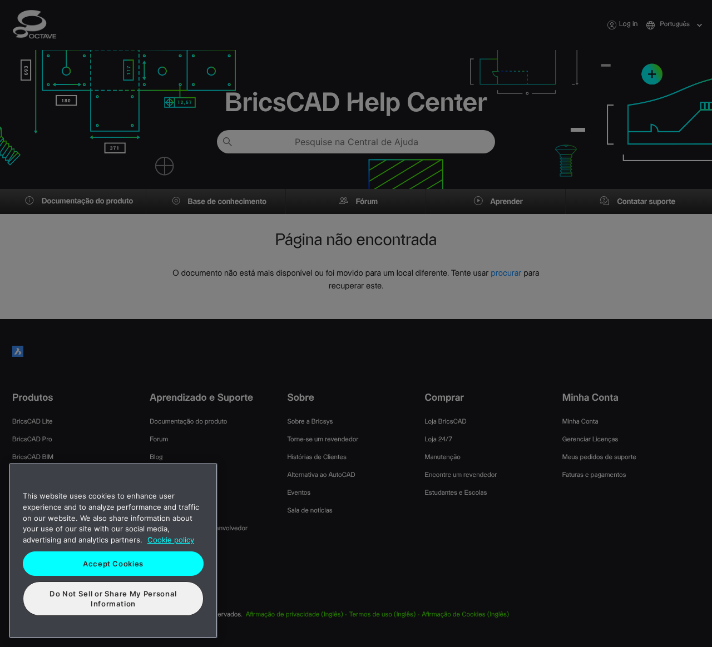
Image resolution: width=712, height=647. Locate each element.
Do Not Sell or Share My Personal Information (113, 598)
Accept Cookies (113, 563)
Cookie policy (170, 539)
